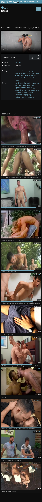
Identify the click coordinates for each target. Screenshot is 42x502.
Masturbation (19, 78)
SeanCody (18, 62)
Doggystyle (30, 73)
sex (16, 85)
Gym (22, 75)
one (37, 90)
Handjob (27, 75)
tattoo (33, 85)
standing (31, 97)
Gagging (17, 75)
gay (38, 83)
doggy (33, 88)
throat (33, 90)
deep (21, 90)
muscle (33, 83)
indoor (31, 92)
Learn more (20, 2)
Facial (37, 73)
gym (26, 97)
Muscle (26, 78)
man (25, 90)
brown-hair (18, 95)
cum (19, 85)
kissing (17, 90)
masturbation (26, 85)
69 (23, 97)
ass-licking (18, 97)
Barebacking (25, 71)
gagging (25, 95)
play (29, 90)
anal (16, 83)
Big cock (33, 71)
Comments (6, 57)
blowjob (20, 83)
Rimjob (32, 78)
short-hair (25, 92)
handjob (23, 88)
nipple (30, 95)
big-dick (17, 88)
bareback (27, 83)
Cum (16, 73)
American (18, 71)
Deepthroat (22, 73)
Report (13, 57)
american (18, 92)
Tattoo (17, 80)
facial (28, 88)
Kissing (33, 75)
